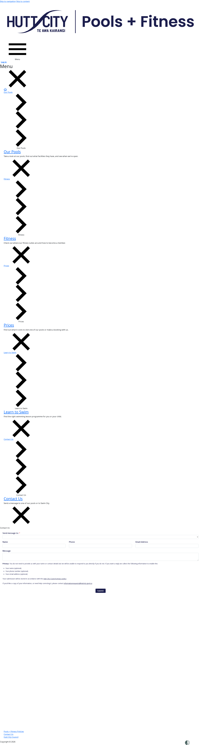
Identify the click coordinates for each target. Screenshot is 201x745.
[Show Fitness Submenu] (21, 206)
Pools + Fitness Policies (14, 731)
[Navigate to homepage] (100, 21)
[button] (102, 101)
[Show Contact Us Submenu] (21, 467)
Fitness (10, 238)
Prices (9, 325)
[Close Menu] (17, 78)
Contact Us (13, 498)
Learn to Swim (16, 411)
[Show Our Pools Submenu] (21, 120)
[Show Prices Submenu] (21, 293)
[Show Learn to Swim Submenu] (21, 380)
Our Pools (12, 151)
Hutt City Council (11, 737)
